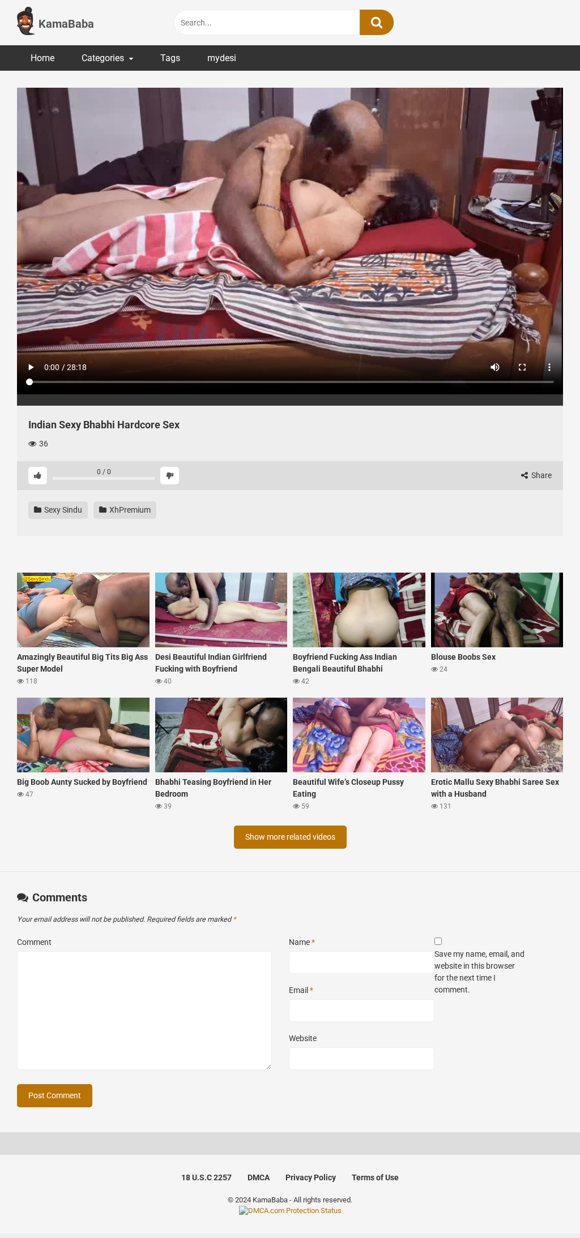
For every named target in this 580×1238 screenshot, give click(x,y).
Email (301, 990)
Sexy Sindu (62, 509)
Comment (34, 942)
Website (303, 1038)
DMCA (259, 1177)
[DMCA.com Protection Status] (290, 1210)
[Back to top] (542, 1203)
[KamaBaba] (26, 22)
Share (541, 475)
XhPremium (129, 509)
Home (42, 58)
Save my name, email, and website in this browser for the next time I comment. (479, 971)
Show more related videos (290, 836)
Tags (170, 58)
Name (302, 942)
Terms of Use (375, 1177)
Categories (103, 58)
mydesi (221, 58)
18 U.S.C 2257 (206, 1177)
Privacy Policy (310, 1177)
